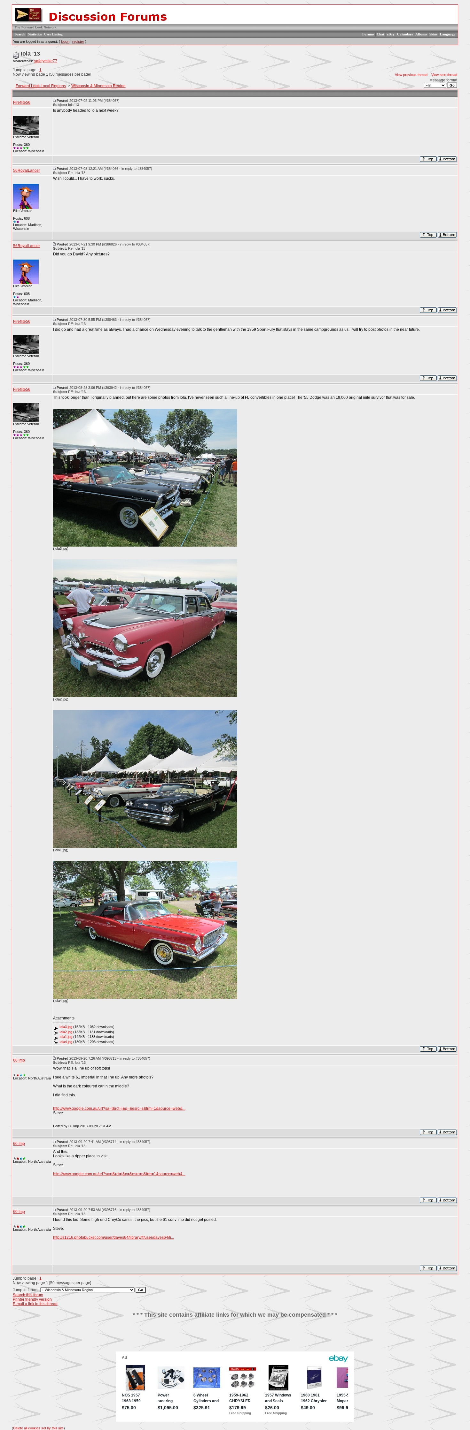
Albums (421, 34)
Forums (368, 34)
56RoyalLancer (26, 170)
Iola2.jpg (65, 1032)
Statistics (35, 34)
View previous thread (411, 75)
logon (65, 41)
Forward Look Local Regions (41, 86)
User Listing (53, 34)
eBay (391, 34)
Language (447, 34)
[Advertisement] (235, 1337)
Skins (433, 34)
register (78, 41)
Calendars (405, 34)
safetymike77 (45, 61)
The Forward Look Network (36, 27)
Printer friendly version (32, 1299)
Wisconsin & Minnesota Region (98, 86)
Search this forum (28, 1295)
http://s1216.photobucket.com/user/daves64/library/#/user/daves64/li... (113, 1237)
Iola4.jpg (65, 1042)
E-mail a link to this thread (35, 1304)
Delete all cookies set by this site (38, 1428)
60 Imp (19, 1060)
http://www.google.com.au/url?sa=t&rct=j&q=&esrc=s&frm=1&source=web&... (119, 1108)
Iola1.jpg (65, 1037)
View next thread (444, 75)
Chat (380, 34)
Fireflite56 (21, 102)
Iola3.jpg (65, 1027)
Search (20, 34)
